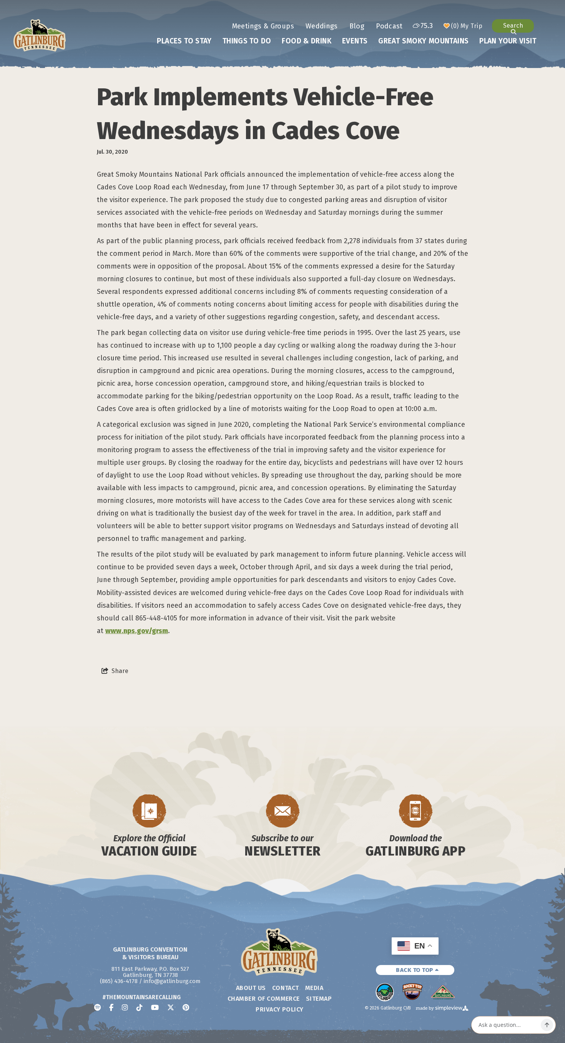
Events (354, 40)
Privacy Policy (280, 1009)
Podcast (389, 26)
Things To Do (247, 40)
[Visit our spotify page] (97, 1007)
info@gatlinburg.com (172, 981)
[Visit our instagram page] (125, 1007)
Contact (285, 988)
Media (314, 988)
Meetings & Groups (263, 26)
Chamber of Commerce (264, 998)
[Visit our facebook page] (111, 1007)
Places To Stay (184, 40)
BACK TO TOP (415, 970)
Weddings (322, 26)
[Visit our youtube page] (155, 1007)
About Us (251, 988)
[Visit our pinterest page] (186, 1007)
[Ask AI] (547, 1025)
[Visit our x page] (170, 1007)
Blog (356, 26)
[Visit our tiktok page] (139, 1007)
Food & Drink (306, 40)
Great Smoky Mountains (423, 40)
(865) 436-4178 (119, 981)
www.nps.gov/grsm (136, 631)
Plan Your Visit (507, 40)
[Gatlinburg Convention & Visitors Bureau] (39, 35)
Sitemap (319, 998)
